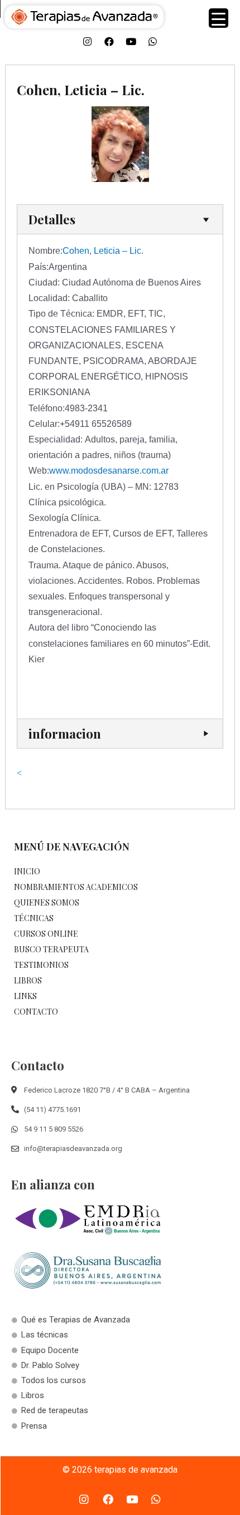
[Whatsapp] (152, 41)
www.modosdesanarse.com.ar (109, 470)
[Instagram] (87, 41)
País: (38, 267)
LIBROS (28, 980)
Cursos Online (46, 933)
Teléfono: (46, 408)
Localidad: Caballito (68, 298)
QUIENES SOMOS (46, 902)
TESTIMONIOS (41, 965)
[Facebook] (109, 41)
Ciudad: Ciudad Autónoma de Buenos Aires (114, 282)
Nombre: (45, 250)
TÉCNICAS (34, 918)
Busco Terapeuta (51, 949)
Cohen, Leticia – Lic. (103, 250)
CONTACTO (36, 1011)
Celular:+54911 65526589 (80, 424)
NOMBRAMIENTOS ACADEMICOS (76, 887)
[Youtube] (131, 41)
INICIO (27, 871)
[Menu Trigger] (218, 18)
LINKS (25, 996)
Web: (38, 470)
